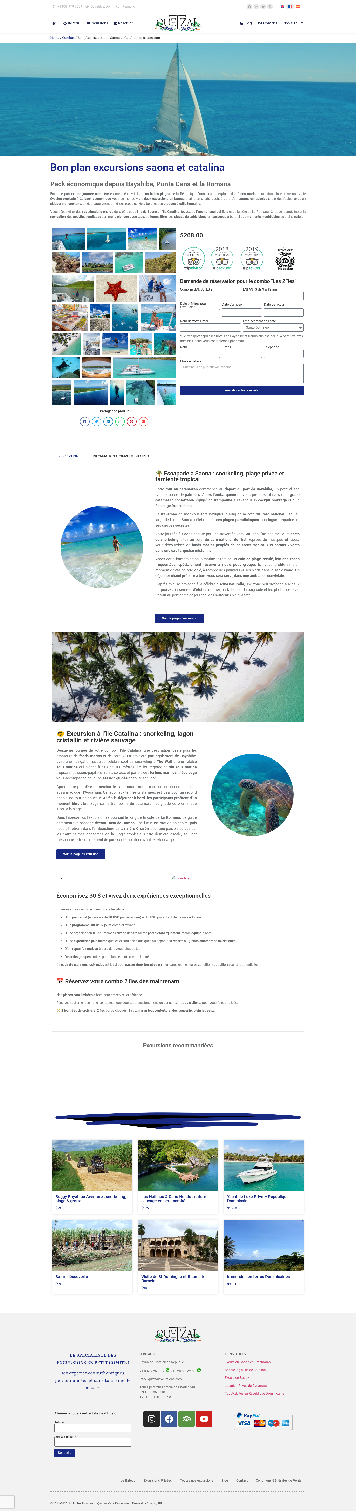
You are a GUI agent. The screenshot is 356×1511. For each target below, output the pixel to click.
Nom (183, 347)
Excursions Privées (158, 1480)
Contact (270, 23)
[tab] (67, 456)
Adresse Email (65, 1436)
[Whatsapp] (270, 6)
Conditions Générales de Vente (279, 1480)
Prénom (59, 1422)
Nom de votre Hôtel (194, 321)
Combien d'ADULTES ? (196, 289)
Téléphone (271, 347)
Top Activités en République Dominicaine (254, 1393)
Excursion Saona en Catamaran (248, 1362)
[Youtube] (263, 6)
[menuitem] (282, 6)
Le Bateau (128, 1480)
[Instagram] (151, 1419)
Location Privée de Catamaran (247, 1386)
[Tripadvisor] (256, 6)
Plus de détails (190, 361)
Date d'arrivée (232, 304)
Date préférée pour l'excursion (193, 305)
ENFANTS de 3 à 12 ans (260, 289)
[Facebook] (249, 6)
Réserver (125, 23)
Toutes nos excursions (196, 1480)
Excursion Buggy (237, 1378)
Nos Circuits (293, 23)
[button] (85, 421)
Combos (68, 37)
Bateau (74, 23)
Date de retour (274, 304)
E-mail (226, 347)
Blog (248, 23)
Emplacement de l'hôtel (260, 321)
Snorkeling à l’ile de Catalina (245, 1370)
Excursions (99, 23)
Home (54, 37)
